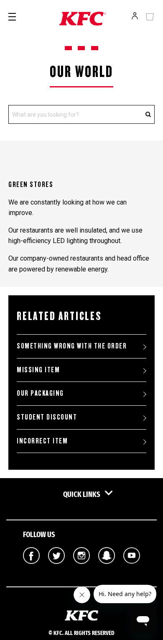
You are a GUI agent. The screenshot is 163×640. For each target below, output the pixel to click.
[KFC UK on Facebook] (31, 569)
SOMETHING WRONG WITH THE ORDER (72, 346)
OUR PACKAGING (40, 393)
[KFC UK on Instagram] (81, 569)
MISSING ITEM (38, 370)
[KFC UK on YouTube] (131, 569)
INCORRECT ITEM (42, 441)
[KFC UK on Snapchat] (106, 569)
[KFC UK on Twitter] (56, 569)
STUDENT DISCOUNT (47, 417)
